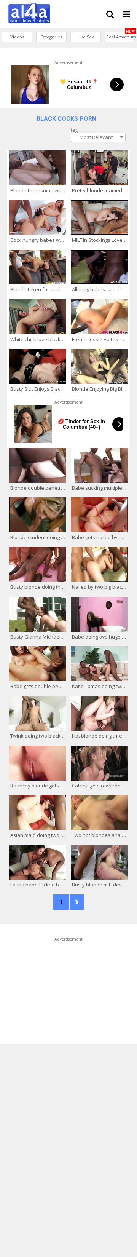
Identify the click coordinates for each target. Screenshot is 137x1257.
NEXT (77, 902)
